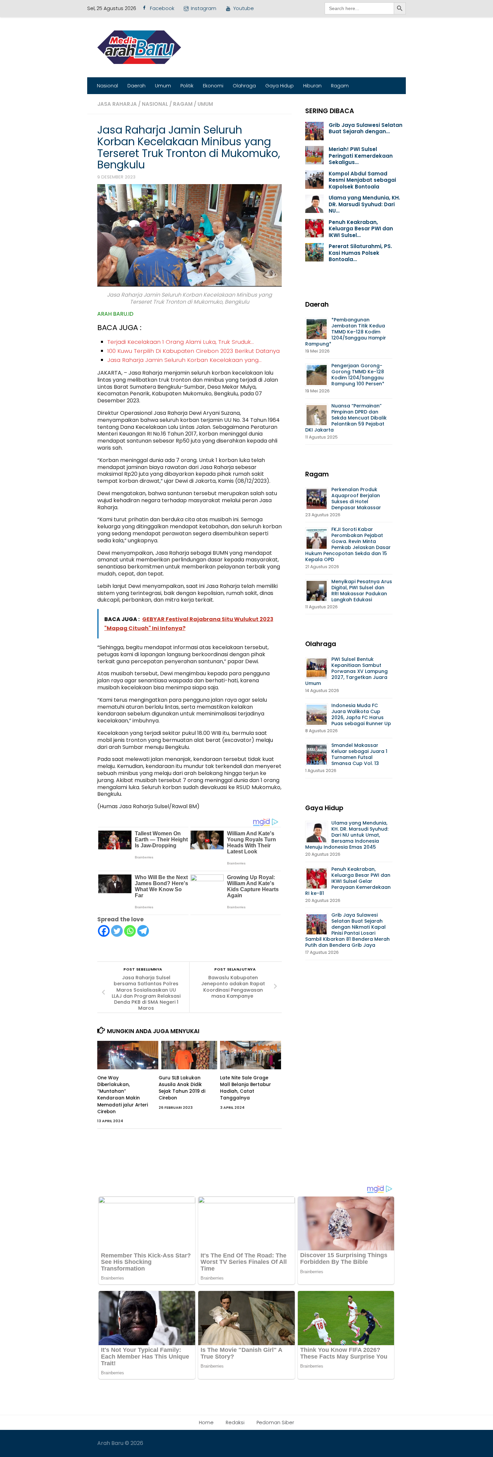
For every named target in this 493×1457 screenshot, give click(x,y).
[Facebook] (104, 931)
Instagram (203, 8)
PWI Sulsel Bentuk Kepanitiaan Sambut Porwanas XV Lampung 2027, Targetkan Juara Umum (346, 671)
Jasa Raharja (117, 103)
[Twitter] (117, 931)
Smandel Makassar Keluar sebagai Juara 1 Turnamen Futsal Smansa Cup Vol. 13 (359, 754)
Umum (163, 85)
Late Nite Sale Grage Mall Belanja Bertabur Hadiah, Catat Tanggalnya (245, 1088)
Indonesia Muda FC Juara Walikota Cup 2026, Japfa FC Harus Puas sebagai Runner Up (361, 714)
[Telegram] (143, 931)
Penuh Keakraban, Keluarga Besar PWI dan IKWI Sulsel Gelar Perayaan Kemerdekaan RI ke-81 (348, 881)
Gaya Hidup (279, 85)
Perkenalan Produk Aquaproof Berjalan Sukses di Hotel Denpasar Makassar (356, 498)
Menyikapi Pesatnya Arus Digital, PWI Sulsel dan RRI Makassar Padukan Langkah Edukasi (361, 590)
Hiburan (312, 85)
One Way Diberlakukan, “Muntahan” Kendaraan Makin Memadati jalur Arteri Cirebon (122, 1095)
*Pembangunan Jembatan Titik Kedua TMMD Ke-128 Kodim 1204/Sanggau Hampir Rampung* (345, 331)
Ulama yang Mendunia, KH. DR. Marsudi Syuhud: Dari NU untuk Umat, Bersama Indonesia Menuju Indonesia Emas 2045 (346, 835)
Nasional (107, 85)
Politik (187, 85)
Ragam (340, 85)
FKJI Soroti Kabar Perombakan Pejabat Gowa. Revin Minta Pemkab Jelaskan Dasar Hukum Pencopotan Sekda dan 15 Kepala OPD (348, 544)
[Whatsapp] (130, 931)
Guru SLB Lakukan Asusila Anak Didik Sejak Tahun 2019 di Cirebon (182, 1088)
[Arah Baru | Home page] (139, 47)
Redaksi (235, 1422)
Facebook (162, 8)
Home (206, 1422)
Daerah (136, 85)
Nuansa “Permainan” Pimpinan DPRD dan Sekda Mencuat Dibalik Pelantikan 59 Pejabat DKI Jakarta (346, 417)
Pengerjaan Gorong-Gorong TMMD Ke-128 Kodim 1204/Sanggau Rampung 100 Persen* (357, 374)
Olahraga (244, 85)
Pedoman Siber (275, 1422)
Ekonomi (213, 85)
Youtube (243, 8)
